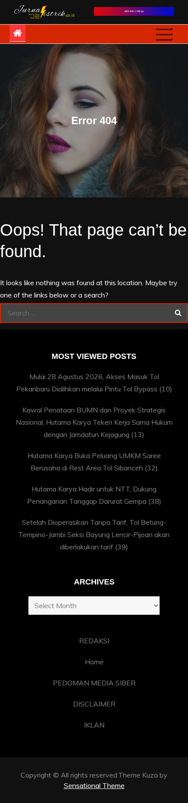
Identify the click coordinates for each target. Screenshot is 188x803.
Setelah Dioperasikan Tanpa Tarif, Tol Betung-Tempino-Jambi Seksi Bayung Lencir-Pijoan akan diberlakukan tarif (94, 534)
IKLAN (94, 725)
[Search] (178, 313)
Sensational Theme (94, 785)
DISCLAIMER (94, 703)
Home (94, 661)
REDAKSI (94, 640)
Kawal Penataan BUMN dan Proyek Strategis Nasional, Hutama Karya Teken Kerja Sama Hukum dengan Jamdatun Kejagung (94, 422)
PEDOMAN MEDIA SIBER (94, 682)
